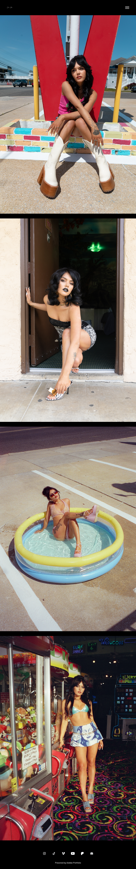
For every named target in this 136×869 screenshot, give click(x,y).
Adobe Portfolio (74, 862)
